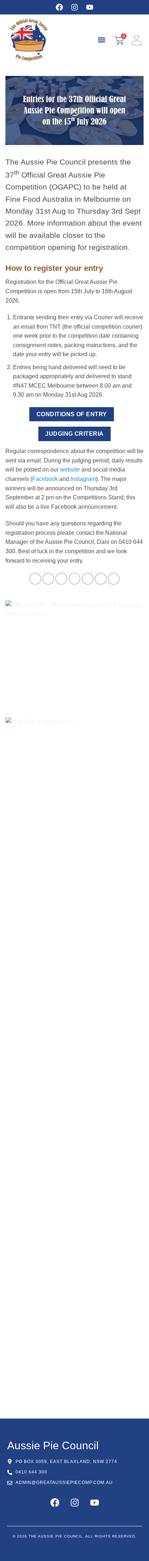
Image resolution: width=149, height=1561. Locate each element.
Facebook (45, 479)
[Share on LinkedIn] (101, 579)
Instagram (83, 479)
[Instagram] (74, 7)
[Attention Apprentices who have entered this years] (74, 1020)
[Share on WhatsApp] (35, 579)
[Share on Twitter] (61, 579)
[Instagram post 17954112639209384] (74, 1108)
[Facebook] (59, 7)
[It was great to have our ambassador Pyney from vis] (74, 1195)
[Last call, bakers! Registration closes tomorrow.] (74, 1369)
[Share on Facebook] (48, 579)
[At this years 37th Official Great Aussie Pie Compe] (74, 934)
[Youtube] (89, 7)
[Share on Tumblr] (114, 579)
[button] (101, 40)
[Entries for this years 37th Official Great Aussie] (74, 1281)
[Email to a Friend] (75, 579)
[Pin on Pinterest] (88, 579)
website (70, 469)
